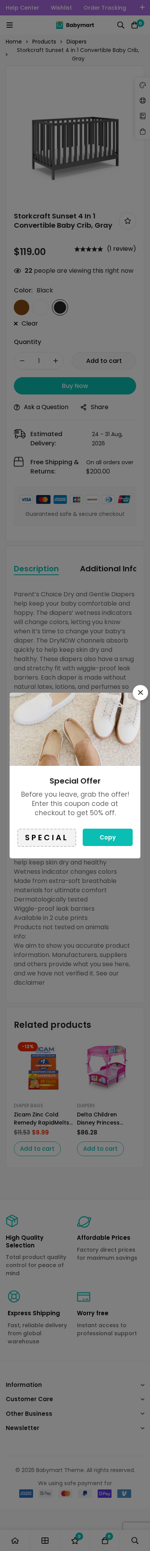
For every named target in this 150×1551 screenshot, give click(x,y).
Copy (108, 837)
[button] (140, 692)
